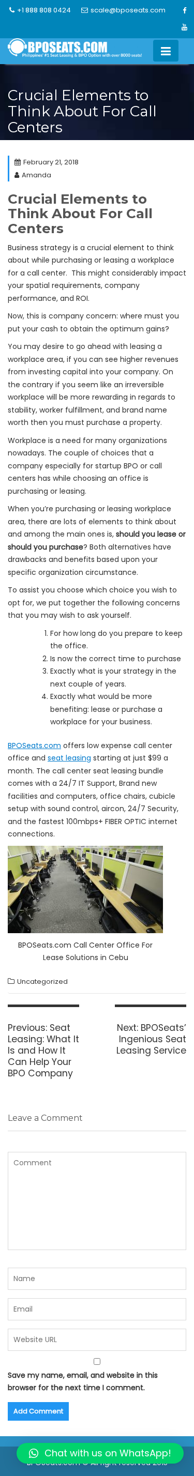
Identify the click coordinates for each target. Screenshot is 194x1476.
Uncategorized (42, 981)
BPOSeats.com (34, 745)
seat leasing (69, 758)
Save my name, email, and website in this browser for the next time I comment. (83, 1381)
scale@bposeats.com (128, 10)
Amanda (36, 175)
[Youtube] (184, 27)
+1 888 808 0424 (44, 10)
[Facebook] (184, 11)
